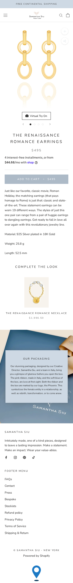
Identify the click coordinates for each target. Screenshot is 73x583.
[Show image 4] (43, 124)
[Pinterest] (24, 457)
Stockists (10, 506)
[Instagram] (15, 457)
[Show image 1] (30, 124)
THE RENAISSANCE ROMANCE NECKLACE (36, 313)
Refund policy (14, 513)
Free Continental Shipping (36, 4)
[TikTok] (33, 457)
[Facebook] (6, 457)
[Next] (50, 124)
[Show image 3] (39, 124)
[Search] (61, 15)
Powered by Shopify (36, 556)
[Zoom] (64, 31)
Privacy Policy (14, 519)
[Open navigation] (5, 15)
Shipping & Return (17, 533)
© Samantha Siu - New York (36, 550)
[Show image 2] (34, 124)
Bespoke (10, 499)
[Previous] (23, 124)
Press (8, 493)
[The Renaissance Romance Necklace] (36, 292)
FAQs (8, 479)
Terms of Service (15, 526)
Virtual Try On (37, 116)
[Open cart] (67, 15)
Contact (10, 486)
